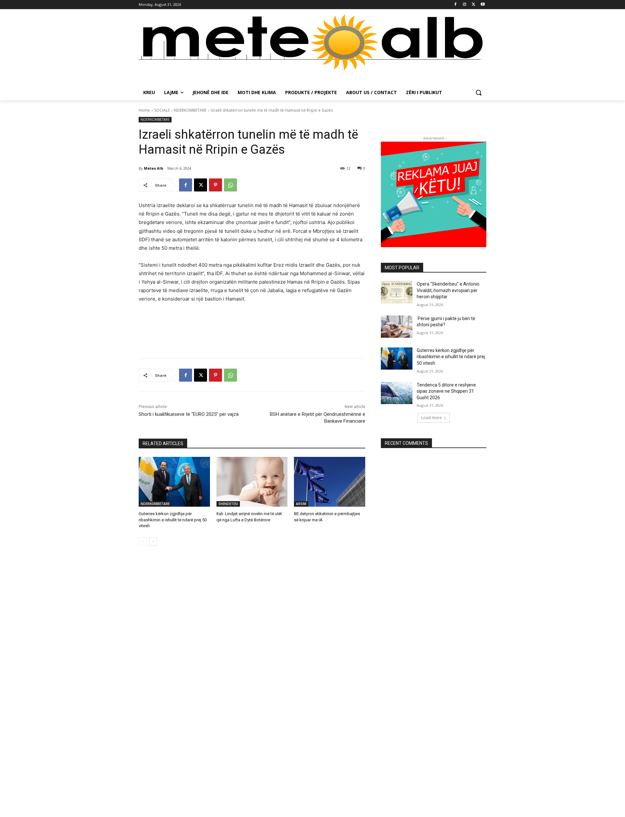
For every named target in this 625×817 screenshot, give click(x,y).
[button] (478, 92)
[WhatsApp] (230, 184)
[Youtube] (482, 4)
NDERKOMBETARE (190, 110)
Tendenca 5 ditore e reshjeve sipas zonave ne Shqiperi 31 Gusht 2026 (446, 391)
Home (144, 110)
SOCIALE (162, 110)
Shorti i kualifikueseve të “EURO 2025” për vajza (189, 414)
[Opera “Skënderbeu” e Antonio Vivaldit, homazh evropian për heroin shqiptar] (396, 292)
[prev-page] (143, 541)
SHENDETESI (228, 503)
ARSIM (301, 503)
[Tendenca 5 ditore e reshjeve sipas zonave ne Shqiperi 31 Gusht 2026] (396, 393)
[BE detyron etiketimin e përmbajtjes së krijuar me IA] (329, 482)
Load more (431, 417)
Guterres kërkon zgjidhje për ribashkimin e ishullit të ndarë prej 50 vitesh (173, 519)
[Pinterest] (215, 184)
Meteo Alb (153, 168)
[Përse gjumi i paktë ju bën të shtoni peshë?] (396, 327)
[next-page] (153, 541)
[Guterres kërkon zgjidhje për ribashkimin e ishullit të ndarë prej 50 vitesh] (174, 482)
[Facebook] (455, 4)
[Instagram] (464, 4)
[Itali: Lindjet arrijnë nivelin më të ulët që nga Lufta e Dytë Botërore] (252, 482)
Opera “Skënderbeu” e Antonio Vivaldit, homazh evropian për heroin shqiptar (448, 290)
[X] (473, 4)
